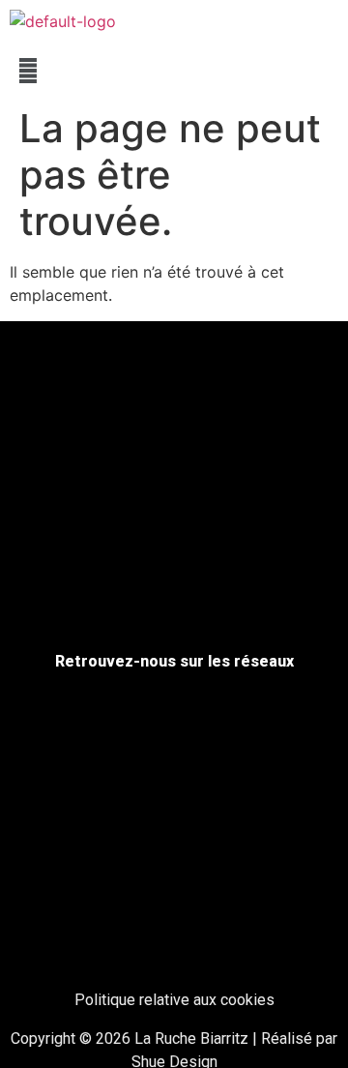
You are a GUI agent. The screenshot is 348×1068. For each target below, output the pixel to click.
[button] (174, 70)
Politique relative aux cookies (174, 1000)
